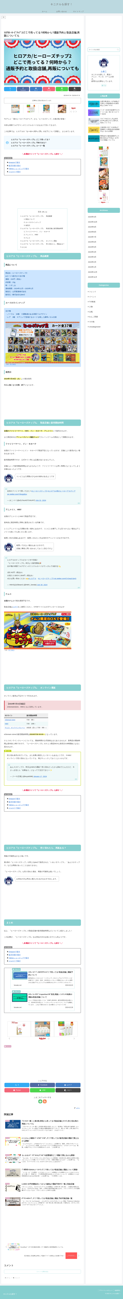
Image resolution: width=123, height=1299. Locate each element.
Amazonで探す (14, 162)
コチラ (15, 607)
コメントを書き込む (42, 1271)
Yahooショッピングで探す (19, 169)
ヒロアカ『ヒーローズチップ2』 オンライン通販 (39, 241)
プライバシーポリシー (106, 1290)
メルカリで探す (15, 172)
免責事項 (117, 1290)
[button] (75, 89)
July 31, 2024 (41, 500)
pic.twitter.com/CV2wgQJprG (65, 579)
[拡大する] (77, 324)
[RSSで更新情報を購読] (45, 1101)
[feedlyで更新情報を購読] (40, 1101)
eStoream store (10, 720)
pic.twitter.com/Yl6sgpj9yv (17, 494)
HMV (6, 724)
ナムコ (27, 238)
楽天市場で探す (15, 166)
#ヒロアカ (52, 491)
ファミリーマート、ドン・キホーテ (37, 231)
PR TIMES (13, 364)
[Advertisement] (42, 23)
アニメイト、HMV (31, 234)
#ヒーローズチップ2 (39, 491)
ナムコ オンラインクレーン (15, 727)
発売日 (27, 225)
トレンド (8, 1046)
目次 (39, 212)
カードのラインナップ (33, 222)
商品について (30, 219)
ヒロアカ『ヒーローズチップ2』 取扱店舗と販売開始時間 (42, 228)
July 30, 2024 (42, 585)
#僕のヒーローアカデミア (66, 491)
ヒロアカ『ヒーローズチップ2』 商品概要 (37, 216)
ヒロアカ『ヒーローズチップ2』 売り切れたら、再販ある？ (43, 244)
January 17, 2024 (40, 776)
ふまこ (104, 71)
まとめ (24, 247)
